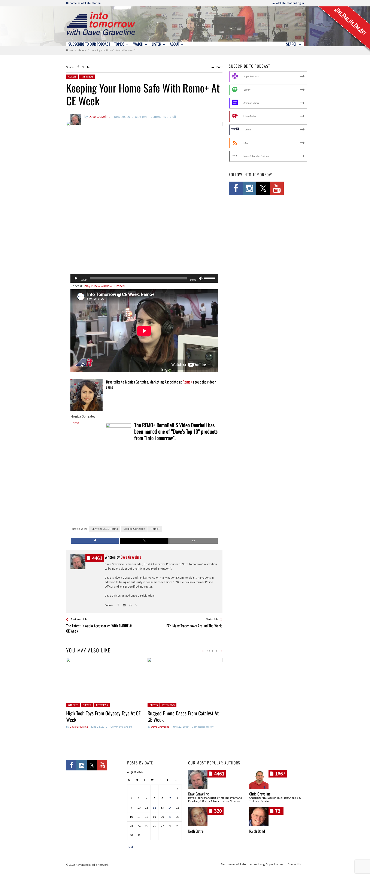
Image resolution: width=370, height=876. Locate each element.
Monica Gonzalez (134, 529)
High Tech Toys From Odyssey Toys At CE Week (103, 716)
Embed (119, 286)
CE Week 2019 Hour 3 (104, 529)
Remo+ (75, 423)
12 (154, 807)
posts (97, 558)
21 (170, 817)
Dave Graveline (79, 726)
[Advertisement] (144, 259)
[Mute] (200, 278)
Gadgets (73, 705)
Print (219, 67)
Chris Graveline (260, 794)
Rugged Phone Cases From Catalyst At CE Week (183, 716)
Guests (72, 76)
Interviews (87, 76)
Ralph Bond (257, 831)
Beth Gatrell (196, 831)
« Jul (130, 847)
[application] (144, 278)
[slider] (210, 278)
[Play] (76, 278)
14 (170, 807)
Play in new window (98, 286)
